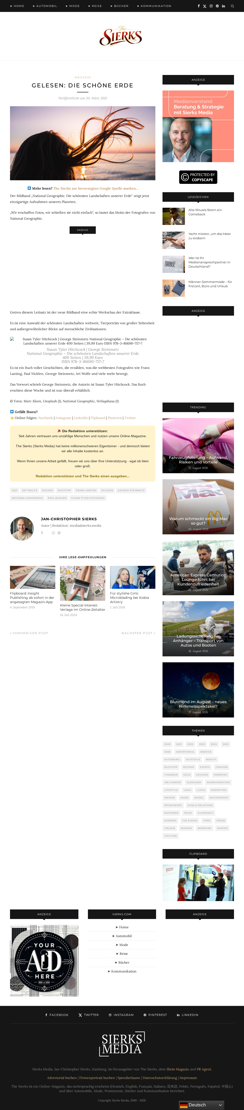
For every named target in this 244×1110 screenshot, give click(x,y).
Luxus (201, 790)
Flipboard (98, 418)
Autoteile (193, 759)
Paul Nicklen (57, 498)
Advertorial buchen (62, 1078)
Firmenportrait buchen (97, 1078)
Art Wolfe (29, 490)
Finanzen (171, 774)
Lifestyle (171, 790)
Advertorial (185, 751)
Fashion (222, 767)
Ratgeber (171, 813)
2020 (167, 744)
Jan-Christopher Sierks (69, 519)
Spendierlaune (128, 1078)
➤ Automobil (45, 6)
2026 (167, 751)
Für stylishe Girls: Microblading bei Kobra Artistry (129, 597)
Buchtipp (64, 490)
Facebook (45, 418)
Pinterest (115, 418)
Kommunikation (218, 782)
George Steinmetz (131, 490)
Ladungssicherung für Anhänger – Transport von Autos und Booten (198, 641)
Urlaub (169, 828)
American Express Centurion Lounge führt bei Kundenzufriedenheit (198, 579)
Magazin (83, 77)
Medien (169, 797)
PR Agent (204, 1069)
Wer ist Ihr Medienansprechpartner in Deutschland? (209, 262)
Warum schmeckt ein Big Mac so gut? (198, 521)
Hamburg (220, 774)
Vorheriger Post (29, 633)
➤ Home (17, 6)
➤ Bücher (119, 6)
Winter (222, 828)
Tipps (207, 820)
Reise (188, 813)
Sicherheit (206, 813)
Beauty (211, 759)
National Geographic (27, 498)
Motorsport (219, 797)
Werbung (205, 828)
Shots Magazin (178, 1069)
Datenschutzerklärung (160, 1078)
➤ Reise (95, 6)
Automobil (172, 759)
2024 (214, 744)
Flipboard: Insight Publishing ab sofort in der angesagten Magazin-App (32, 597)
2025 (226, 744)
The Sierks (190, 820)
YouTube (170, 835)
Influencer (172, 782)
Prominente (173, 805)
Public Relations (200, 805)
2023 (202, 744)
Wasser (186, 828)
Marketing (219, 790)
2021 (14, 490)
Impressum (188, 1078)
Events (205, 767)
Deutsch (197, 1104)
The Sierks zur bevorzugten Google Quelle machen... (95, 188)
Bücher (47, 490)
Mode (185, 797)
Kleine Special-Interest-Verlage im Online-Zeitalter (82, 607)
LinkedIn (81, 418)
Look (187, 790)
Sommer (170, 820)
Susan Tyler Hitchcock (88, 498)
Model (199, 797)
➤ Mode (73, 6)
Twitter (130, 418)
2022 (190, 744)
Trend (220, 820)
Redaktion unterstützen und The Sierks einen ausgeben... (83, 476)
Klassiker (194, 782)
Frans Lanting (86, 490)
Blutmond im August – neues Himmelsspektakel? (198, 704)
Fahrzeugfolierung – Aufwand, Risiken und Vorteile (198, 459)
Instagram (63, 418)
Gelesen (107, 490)
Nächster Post (138, 633)
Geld (186, 774)
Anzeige (206, 751)
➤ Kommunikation (154, 6)
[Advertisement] (82, 269)
